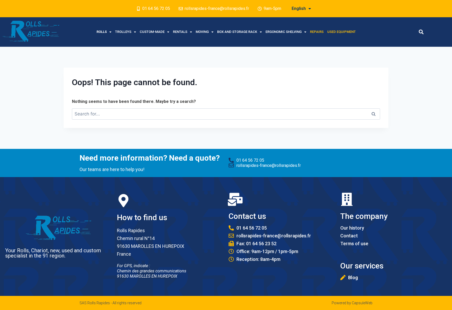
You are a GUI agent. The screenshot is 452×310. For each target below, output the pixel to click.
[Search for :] (226, 114)
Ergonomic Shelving (283, 32)
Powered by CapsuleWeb (352, 303)
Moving (202, 32)
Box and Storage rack (237, 32)
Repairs (317, 32)
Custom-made (152, 32)
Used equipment (341, 32)
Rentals (180, 32)
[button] (421, 32)
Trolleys (123, 32)
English (299, 8)
